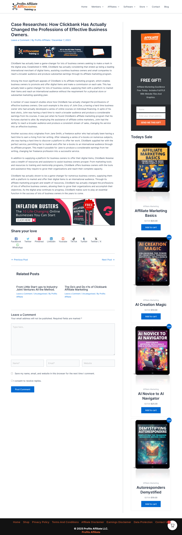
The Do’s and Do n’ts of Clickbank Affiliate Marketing (86, 288)
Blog (166, 6)
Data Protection (143, 522)
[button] (102, 6)
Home (84, 6)
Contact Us (162, 522)
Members (96, 6)
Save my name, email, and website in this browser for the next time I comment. (55, 373)
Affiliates (112, 6)
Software (128, 6)
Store (142, 6)
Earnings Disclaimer (119, 522)
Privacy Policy (40, 522)
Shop (26, 522)
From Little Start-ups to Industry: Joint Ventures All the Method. (37, 288)
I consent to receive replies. (27, 380)
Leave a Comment (20, 40)
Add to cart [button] (151, 227)
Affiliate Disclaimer (92, 522)
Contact (156, 6)
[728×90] (63, 52)
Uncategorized (40, 293)
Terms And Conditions (65, 522)
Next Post (108, 260)
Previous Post (19, 260)
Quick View (151, 200)
